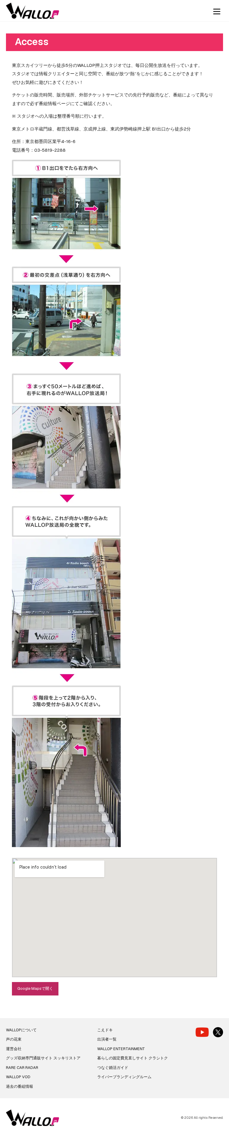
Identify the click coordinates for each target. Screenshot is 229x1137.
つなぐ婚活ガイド (112, 1067)
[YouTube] (202, 1032)
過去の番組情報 (19, 1086)
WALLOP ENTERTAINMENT (121, 1048)
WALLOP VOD (18, 1076)
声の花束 (13, 1039)
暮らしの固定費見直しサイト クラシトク (132, 1058)
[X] (218, 1032)
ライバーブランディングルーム (124, 1076)
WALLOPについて (21, 1029)
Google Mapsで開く (35, 988)
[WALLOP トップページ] (32, 11)
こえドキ (105, 1029)
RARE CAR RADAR (22, 1067)
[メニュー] (217, 10)
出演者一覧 (107, 1039)
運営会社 (13, 1048)
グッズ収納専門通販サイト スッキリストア (43, 1058)
